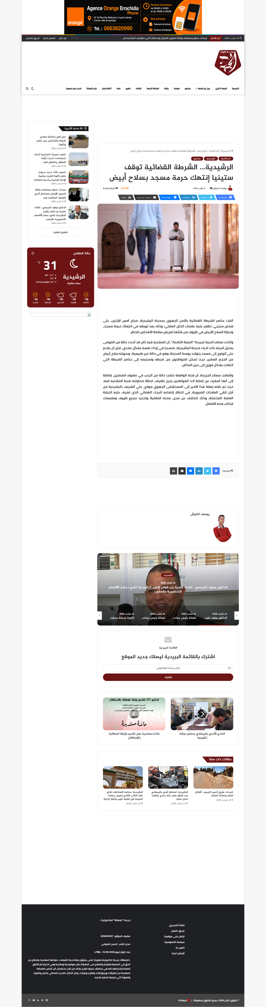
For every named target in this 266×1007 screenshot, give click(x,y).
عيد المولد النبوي (168, 577)
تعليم (128, 88)
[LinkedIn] (199, 471)
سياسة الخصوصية (174, 942)
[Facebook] (216, 471)
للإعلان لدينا (49, 38)
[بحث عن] (27, 88)
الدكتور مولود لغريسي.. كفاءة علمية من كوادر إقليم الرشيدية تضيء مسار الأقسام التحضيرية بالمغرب (50, 213)
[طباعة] (173, 471)
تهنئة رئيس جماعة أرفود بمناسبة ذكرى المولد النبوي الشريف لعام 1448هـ (168, 589)
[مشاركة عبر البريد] (182, 471)
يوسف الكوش (220, 188)
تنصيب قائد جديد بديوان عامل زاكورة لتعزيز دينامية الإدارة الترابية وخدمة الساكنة (50, 176)
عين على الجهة (204, 88)
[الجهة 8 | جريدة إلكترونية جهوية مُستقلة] (228, 62)
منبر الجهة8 (91, 88)
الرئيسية (235, 88)
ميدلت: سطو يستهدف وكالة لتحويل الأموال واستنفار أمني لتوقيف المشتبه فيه (50, 194)
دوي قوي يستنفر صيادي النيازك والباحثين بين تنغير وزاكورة (51, 141)
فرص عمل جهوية (73, 88)
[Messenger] (190, 471)
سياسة (177, 88)
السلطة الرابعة (153, 88)
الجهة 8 (183, 1000)
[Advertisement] (96, 53)
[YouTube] (33, 1000)
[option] (168, 589)
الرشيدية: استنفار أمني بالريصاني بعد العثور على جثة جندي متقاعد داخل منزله (169, 795)
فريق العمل (32, 38)
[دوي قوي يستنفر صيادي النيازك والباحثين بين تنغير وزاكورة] (78, 141)
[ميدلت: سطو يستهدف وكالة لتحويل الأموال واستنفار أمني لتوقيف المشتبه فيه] (78, 194)
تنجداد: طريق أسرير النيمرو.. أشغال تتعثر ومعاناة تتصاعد (214, 794)
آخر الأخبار (214, 151)
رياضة (166, 88)
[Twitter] (207, 471)
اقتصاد (139, 88)
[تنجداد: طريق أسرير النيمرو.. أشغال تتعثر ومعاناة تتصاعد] (213, 777)
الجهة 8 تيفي (221, 88)
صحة (119, 88)
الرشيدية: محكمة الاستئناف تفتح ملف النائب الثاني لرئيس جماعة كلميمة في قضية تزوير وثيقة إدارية (123, 795)
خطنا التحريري (177, 925)
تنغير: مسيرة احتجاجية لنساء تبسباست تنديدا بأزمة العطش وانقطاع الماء (50, 158)
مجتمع (188, 88)
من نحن (63, 38)
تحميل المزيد (60, 232)
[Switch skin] (32, 88)
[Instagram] (29, 1000)
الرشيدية (211, 159)
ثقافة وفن (106, 88)
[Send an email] (211, 188)
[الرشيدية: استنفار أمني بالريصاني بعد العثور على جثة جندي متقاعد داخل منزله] (168, 777)
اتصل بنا (180, 947)
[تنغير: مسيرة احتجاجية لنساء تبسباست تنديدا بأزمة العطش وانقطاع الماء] (78, 159)
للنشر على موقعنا (174, 936)
